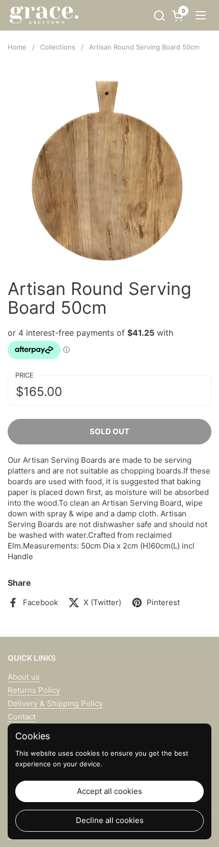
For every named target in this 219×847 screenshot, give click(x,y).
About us (24, 677)
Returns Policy (34, 690)
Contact (22, 716)
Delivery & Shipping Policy (55, 703)
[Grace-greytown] (44, 15)
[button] (159, 15)
